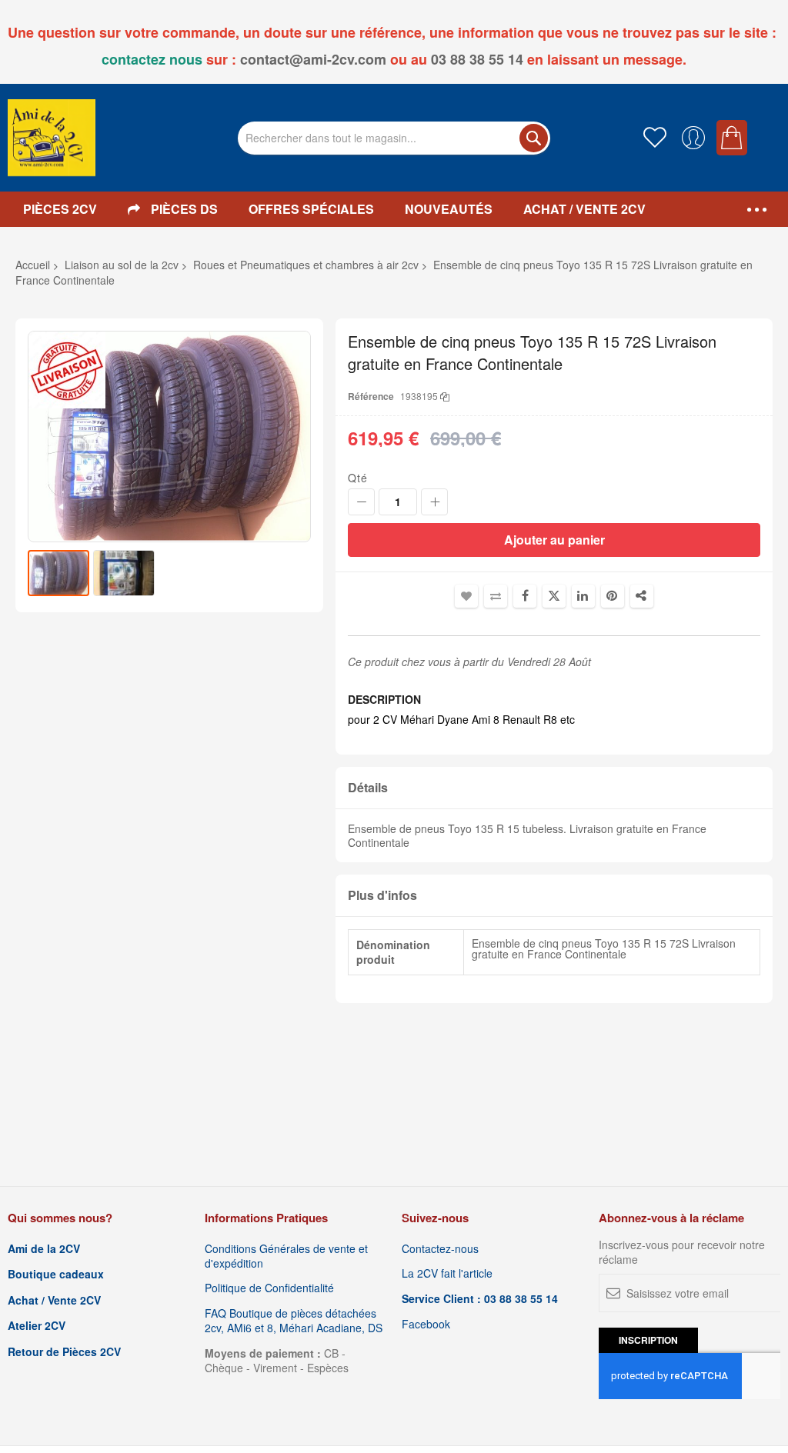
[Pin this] (612, 596)
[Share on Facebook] (524, 596)
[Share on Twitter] (554, 596)
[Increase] (434, 501)
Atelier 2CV (36, 1325)
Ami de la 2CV (44, 1248)
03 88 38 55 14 (477, 59)
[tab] (554, 788)
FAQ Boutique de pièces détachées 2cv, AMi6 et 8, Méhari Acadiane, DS (293, 1320)
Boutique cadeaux (56, 1274)
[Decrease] (361, 501)
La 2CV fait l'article (447, 1273)
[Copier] (444, 395)
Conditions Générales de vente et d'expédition (286, 1256)
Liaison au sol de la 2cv (122, 264)
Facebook (426, 1324)
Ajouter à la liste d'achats (466, 596)
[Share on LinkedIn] (583, 596)
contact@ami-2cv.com (313, 59)
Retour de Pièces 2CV (64, 1352)
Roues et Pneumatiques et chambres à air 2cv (306, 264)
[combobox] (394, 138)
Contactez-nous (440, 1248)
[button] (124, 573)
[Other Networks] (641, 596)
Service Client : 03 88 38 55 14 (480, 1298)
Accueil (32, 264)
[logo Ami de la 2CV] (51, 137)
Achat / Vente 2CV (54, 1300)
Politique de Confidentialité (269, 1288)
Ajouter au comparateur (495, 596)
